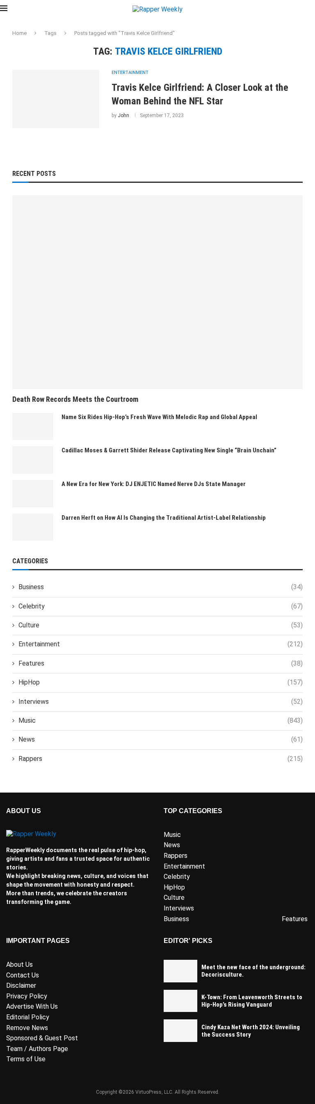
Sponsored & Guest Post (42, 1038)
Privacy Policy (26, 996)
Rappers (160, 759)
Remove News (27, 1028)
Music (160, 720)
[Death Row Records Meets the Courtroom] (157, 292)
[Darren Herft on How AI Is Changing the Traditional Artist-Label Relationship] (32, 527)
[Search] (311, 9)
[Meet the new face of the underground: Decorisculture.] (180, 971)
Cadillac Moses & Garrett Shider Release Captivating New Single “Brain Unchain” (169, 450)
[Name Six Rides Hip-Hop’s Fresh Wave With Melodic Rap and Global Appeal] (32, 426)
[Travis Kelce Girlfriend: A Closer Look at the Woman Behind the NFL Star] (55, 99)
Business (160, 587)
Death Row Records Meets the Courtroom (75, 399)
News (160, 739)
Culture (160, 625)
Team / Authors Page (37, 1049)
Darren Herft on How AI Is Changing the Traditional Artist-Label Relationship (164, 517)
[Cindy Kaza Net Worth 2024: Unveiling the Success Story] (180, 1030)
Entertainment (160, 644)
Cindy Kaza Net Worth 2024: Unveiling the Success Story (250, 1030)
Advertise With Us (32, 1006)
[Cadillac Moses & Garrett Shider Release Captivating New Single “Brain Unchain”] (32, 460)
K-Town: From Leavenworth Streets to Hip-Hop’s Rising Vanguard (251, 1000)
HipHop (160, 682)
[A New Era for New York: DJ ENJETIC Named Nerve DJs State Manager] (32, 493)
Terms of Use (26, 1059)
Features (160, 663)
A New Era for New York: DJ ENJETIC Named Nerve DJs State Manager (154, 484)
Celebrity (160, 606)
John (123, 115)
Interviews (160, 701)
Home (19, 33)
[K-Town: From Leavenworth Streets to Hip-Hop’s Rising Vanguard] (180, 1001)
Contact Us (22, 975)
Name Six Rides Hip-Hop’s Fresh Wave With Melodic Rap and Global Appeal (159, 417)
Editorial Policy (27, 1017)
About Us (19, 964)
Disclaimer (21, 985)
